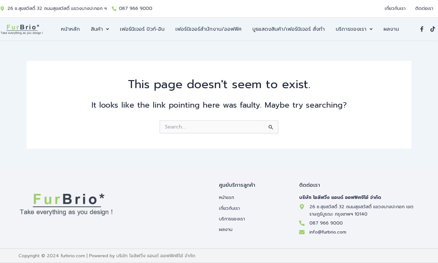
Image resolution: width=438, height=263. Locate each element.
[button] (99, 29)
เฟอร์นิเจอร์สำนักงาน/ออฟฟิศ (208, 29)
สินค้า (97, 29)
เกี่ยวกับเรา (395, 8)
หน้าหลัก (70, 29)
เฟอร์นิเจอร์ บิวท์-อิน (142, 29)
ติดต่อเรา (424, 8)
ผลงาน (391, 29)
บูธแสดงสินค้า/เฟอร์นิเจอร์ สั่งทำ (288, 29)
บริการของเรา (351, 29)
